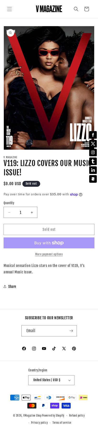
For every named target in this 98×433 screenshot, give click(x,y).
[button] (9, 9)
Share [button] (12, 287)
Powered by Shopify (53, 415)
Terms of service (62, 422)
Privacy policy (39, 422)
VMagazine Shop (32, 415)
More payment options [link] (49, 254)
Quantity (9, 203)
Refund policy (77, 415)
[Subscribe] (71, 330)
